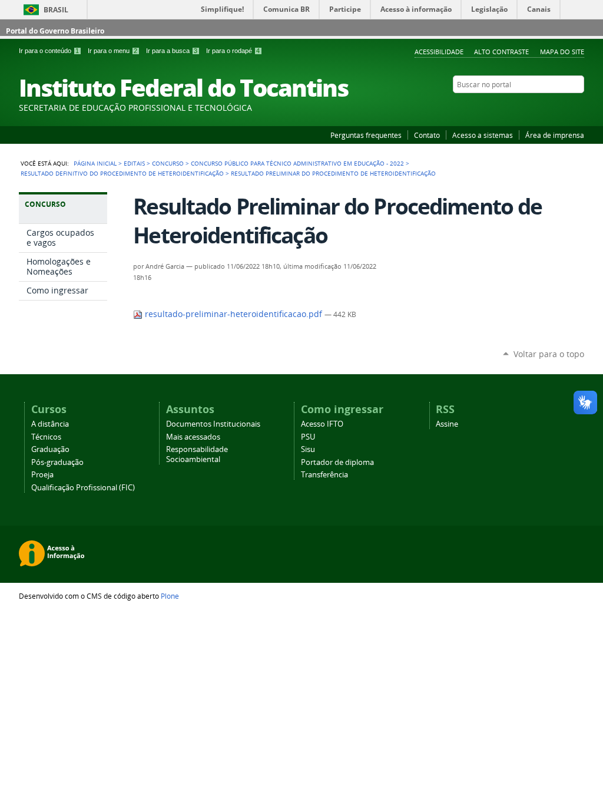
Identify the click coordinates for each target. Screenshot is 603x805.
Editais (134, 163)
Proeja (42, 475)
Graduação (50, 449)
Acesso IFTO (322, 424)
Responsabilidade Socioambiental (197, 454)
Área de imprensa (554, 135)
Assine (447, 424)
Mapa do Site (562, 51)
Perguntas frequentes (366, 135)
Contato (427, 135)
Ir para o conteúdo (49, 50)
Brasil (56, 10)
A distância (50, 424)
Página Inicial (95, 163)
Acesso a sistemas (482, 135)
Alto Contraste (501, 51)
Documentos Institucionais (213, 424)
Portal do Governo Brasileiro (55, 31)
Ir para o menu (112, 50)
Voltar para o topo (548, 353)
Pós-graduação (57, 462)
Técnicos (46, 437)
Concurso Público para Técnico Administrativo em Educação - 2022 (297, 163)
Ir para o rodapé (233, 50)
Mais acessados (193, 437)
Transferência (324, 475)
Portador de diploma (337, 462)
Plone (170, 596)
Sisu (308, 449)
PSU (308, 437)
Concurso (168, 163)
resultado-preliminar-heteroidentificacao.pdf (233, 314)
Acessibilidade (439, 51)
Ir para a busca (171, 50)
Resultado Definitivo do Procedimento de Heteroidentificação (122, 173)
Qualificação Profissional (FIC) (83, 488)
